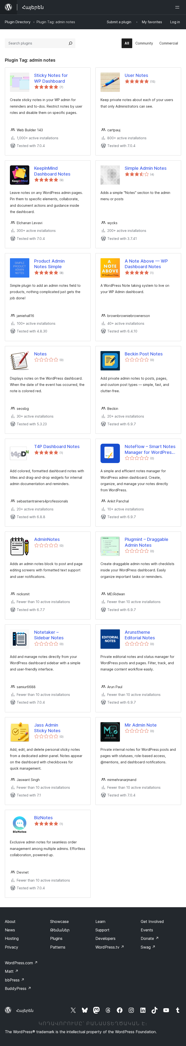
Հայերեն (24, 1010)
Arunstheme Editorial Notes (140, 635)
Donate (150, 938)
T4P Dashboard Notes (57, 446)
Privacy (11, 947)
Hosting (12, 938)
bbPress (14, 980)
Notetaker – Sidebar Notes (49, 635)
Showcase (59, 921)
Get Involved (152, 921)
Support (102, 930)
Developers (105, 938)
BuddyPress (18, 988)
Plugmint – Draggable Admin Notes (146, 542)
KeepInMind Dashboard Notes (52, 171)
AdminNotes (47, 539)
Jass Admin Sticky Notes (47, 727)
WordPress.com (21, 962)
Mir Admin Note (141, 725)
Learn (100, 921)
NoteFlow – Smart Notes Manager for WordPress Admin (150, 449)
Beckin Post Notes (144, 353)
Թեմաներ (60, 930)
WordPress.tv (109, 947)
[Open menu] (178, 7)
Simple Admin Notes (146, 168)
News (10, 930)
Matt (11, 971)
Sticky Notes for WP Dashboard (51, 78)
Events (147, 930)
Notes (40, 353)
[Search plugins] (70, 43)
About (10, 921)
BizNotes (43, 817)
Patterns (57, 947)
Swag (148, 947)
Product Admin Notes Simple (49, 263)
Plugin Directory (18, 22)
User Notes (136, 75)
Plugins (56, 938)
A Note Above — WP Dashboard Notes (146, 263)
